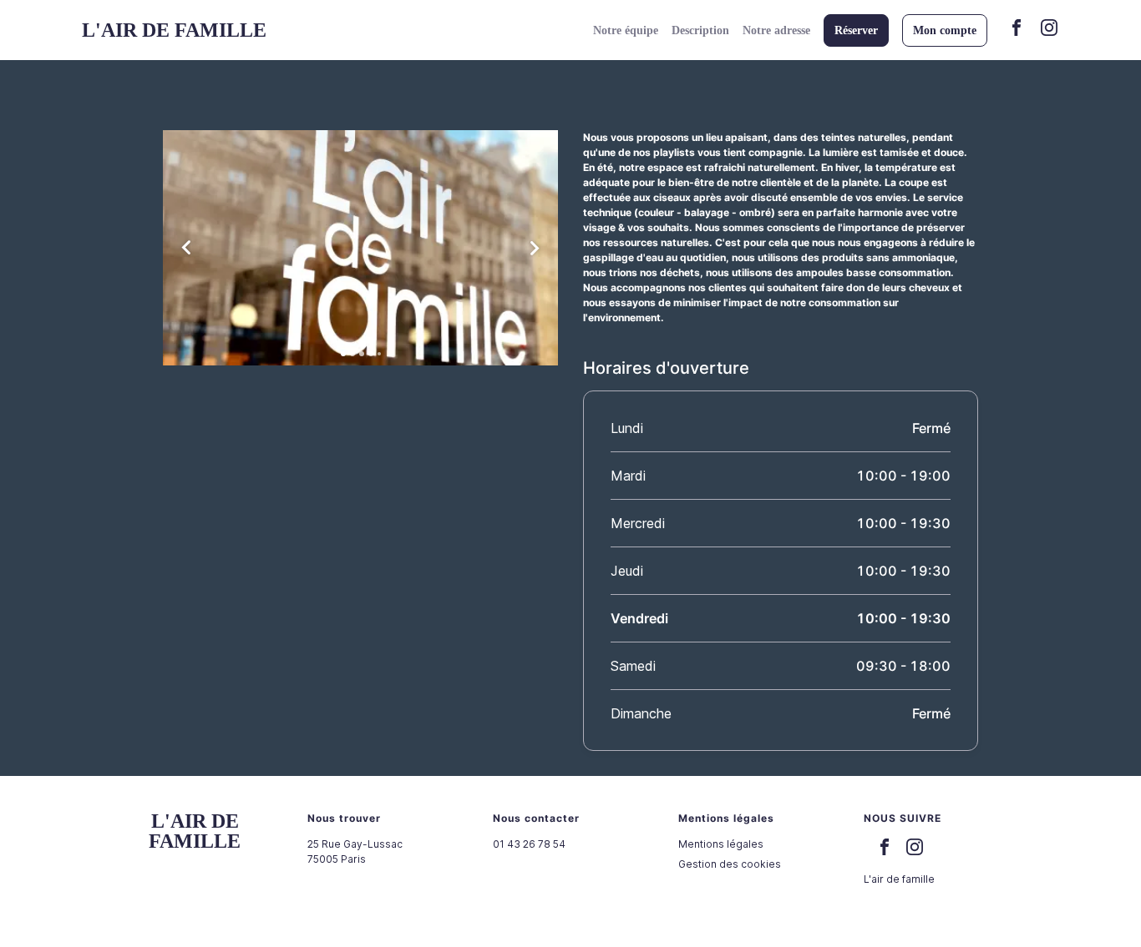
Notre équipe (625, 30)
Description (700, 30)
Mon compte (944, 30)
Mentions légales (720, 844)
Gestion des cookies (729, 864)
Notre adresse (776, 30)
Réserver (856, 30)
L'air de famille (899, 879)
